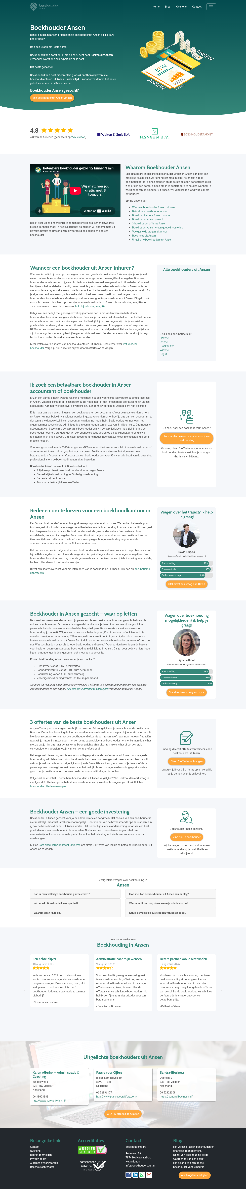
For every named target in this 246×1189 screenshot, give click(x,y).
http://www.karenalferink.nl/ (49, 1100)
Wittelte (164, 350)
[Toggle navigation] (211, 6)
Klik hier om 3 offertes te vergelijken (87, 688)
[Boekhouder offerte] (186, 739)
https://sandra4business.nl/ (176, 1096)
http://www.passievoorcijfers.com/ (116, 1096)
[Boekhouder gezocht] (186, 819)
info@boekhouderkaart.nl (140, 1165)
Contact (196, 6)
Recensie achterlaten (42, 1167)
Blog (168, 6)
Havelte (164, 338)
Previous (25, 990)
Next (221, 990)
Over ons (181, 6)
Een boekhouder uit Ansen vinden (52, 97)
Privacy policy (38, 1158)
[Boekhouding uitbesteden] (186, 418)
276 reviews (78, 137)
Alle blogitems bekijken (194, 1175)
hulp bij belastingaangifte (90, 306)
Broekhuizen (167, 346)
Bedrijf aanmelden (41, 1154)
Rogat (163, 354)
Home (155, 6)
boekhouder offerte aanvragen (48, 786)
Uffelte (164, 342)
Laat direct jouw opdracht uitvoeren (59, 845)
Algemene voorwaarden (44, 1162)
